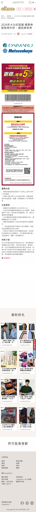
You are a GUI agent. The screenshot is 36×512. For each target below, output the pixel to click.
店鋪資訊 (7, 258)
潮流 (3, 463)
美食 (3, 465)
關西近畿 (28, 9)
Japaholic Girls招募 (23, 479)
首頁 (2, 16)
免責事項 (19, 477)
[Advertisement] (18, 286)
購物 (17, 468)
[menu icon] (2, 2)
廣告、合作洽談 (7, 481)
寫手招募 (5, 479)
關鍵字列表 (20, 481)
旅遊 (17, 463)
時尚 (17, 465)
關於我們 (5, 477)
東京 (19, 9)
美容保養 (19, 461)
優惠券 (9, 16)
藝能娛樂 (5, 468)
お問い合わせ (6, 484)
